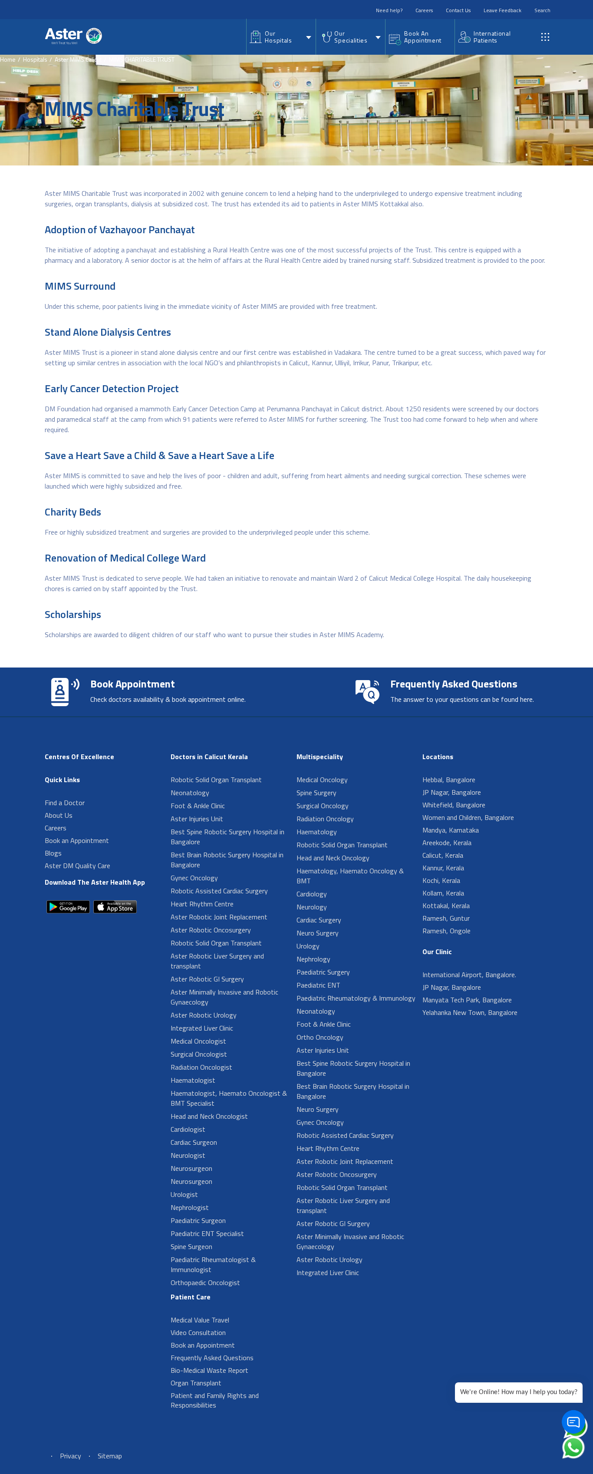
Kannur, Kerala (443, 868)
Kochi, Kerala (441, 880)
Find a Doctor (65, 802)
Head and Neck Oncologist (209, 1116)
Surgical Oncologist (199, 1054)
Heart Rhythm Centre (202, 904)
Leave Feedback (502, 10)
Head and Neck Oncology (332, 858)
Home (8, 59)
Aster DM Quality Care (77, 865)
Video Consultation (198, 1332)
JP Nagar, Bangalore (451, 792)
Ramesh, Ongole (446, 930)
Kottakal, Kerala (446, 905)
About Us (58, 815)
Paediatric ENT (318, 985)
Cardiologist (188, 1129)
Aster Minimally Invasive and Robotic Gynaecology (224, 997)
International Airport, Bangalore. (469, 974)
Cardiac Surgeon (194, 1142)
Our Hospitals (278, 37)
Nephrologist (190, 1207)
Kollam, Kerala (443, 893)
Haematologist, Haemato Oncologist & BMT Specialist (229, 1098)
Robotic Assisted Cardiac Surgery (219, 891)
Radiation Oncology (325, 818)
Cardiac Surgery (318, 920)
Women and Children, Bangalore (468, 817)
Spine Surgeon (191, 1246)
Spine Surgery (316, 792)
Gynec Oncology (194, 878)
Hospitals (35, 59)
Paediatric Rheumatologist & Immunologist (213, 1264)
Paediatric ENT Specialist (207, 1233)
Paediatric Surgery (323, 972)
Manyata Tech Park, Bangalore (467, 1000)
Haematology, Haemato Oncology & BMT (350, 876)
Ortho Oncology (319, 1037)
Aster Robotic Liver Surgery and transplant (217, 961)
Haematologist (193, 1080)
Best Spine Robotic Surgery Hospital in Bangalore (227, 836)
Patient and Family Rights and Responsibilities (215, 1400)
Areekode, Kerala (446, 842)
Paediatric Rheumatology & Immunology (355, 998)
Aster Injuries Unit (197, 818)
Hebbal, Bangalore (448, 779)
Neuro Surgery (317, 933)
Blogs (53, 853)
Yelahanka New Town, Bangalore (469, 1012)
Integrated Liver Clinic (202, 1028)
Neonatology (190, 792)
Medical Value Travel (200, 1320)
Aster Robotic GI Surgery (207, 979)
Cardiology (311, 894)
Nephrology (313, 959)
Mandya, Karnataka (450, 830)
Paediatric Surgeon (198, 1220)
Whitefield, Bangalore (453, 805)
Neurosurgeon (191, 1168)
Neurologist (188, 1155)
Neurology (311, 907)
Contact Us (458, 10)
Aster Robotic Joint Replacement (219, 917)
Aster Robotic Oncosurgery (211, 930)
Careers (424, 10)
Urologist (184, 1194)
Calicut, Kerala (442, 855)
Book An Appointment (422, 37)
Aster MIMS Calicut (78, 59)
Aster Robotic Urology (204, 1015)
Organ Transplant (196, 1383)
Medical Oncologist (198, 1041)
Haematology (316, 831)
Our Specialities (350, 37)
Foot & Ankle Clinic (198, 805)
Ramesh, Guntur (446, 918)
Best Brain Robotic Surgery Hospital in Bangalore (227, 859)
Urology (308, 946)
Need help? (389, 10)
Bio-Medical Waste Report (209, 1370)
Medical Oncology (322, 779)
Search (542, 10)
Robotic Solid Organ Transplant (216, 779)
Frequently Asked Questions (212, 1357)
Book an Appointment (77, 840)
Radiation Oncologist (201, 1067)
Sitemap (110, 1456)
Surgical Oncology (322, 805)
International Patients (492, 37)
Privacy (70, 1456)
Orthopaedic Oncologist (205, 1282)
